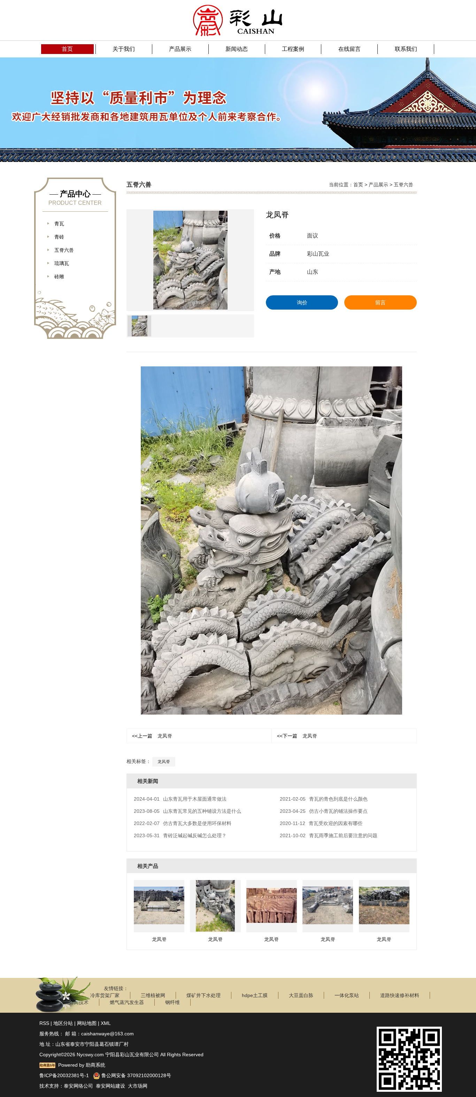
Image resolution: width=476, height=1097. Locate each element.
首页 (358, 184)
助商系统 (95, 1065)
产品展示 (378, 184)
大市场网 (137, 1086)
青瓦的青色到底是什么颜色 (324, 799)
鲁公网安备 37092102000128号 (135, 1075)
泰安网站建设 (110, 1086)
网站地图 (87, 1023)
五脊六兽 (403, 184)
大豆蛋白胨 (301, 995)
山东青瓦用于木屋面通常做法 (180, 799)
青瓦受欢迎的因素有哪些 (321, 823)
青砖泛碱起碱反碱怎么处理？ (180, 835)
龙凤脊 (152, 736)
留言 (380, 302)
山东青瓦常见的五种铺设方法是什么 (187, 811)
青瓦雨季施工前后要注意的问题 (328, 835)
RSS (44, 1023)
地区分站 (63, 1023)
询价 (302, 302)
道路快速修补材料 (399, 995)
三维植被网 (153, 995)
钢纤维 (172, 1002)
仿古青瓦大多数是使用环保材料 (182, 823)
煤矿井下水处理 (203, 995)
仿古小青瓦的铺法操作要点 (324, 811)
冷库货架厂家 (105, 995)
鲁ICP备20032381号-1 (64, 1075)
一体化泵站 (347, 995)
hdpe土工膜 (255, 995)
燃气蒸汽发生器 (127, 1002)
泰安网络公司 (78, 1086)
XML (106, 1023)
